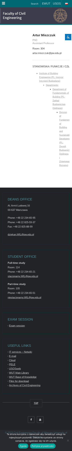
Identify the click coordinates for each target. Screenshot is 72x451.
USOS (56, 3)
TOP (36, 403)
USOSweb (15, 368)
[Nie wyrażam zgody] (67, 440)
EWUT (45, 3)
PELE (12, 364)
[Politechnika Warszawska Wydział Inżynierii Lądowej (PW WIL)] (18, 15)
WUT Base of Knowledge (23, 376)
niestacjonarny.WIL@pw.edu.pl (24, 297)
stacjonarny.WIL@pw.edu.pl (23, 276)
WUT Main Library (19, 372)
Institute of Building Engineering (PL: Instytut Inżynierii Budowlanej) (51, 77)
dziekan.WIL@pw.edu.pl (21, 234)
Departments (52, 85)
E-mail (12, 356)
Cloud (12, 360)
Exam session (17, 325)
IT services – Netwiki (20, 351)
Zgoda (23, 446)
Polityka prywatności (43, 446)
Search (34, 3)
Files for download (19, 381)
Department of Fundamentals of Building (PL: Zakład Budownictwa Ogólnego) (61, 98)
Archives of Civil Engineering (24, 385)
